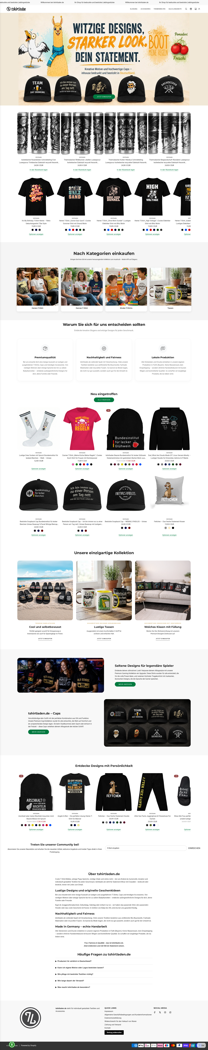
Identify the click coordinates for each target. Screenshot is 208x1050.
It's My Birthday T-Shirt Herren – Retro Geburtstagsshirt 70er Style (36, 222)
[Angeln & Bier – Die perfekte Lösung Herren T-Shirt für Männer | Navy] (75, 825)
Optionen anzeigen (36, 234)
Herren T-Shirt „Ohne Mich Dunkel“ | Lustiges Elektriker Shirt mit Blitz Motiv (114, 222)
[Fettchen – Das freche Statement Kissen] (169, 495)
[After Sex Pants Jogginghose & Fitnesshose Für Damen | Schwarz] (147, 825)
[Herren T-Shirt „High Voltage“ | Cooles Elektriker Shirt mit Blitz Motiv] (152, 197)
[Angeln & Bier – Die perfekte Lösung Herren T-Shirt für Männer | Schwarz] (71, 825)
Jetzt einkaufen (104, 97)
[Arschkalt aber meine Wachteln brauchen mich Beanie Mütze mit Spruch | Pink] (43, 825)
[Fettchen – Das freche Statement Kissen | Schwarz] (173, 528)
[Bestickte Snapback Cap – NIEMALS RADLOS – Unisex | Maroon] (129, 528)
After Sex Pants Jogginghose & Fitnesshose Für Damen (152, 817)
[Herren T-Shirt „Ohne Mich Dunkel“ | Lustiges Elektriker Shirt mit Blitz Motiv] (114, 197)
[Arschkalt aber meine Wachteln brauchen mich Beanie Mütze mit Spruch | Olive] (40, 825)
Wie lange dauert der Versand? (71, 981)
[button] (19, 206)
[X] (160, 1012)
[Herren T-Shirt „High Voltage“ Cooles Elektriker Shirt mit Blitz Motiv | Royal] (147, 230)
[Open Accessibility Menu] (12, 1044)
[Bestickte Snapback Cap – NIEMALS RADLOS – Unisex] (126, 495)
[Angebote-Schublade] (190, 9)
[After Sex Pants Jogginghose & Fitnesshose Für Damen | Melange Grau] (158, 825)
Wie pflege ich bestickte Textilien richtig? (75, 974)
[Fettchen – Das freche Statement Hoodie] (114, 792)
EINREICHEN (194, 848)
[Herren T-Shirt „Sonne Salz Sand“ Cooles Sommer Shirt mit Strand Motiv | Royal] (70, 230)
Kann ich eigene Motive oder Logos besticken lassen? (81, 968)
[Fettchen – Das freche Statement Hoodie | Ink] (114, 822)
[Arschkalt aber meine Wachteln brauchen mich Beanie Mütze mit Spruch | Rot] (47, 825)
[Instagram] (165, 1012)
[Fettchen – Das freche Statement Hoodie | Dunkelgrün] (117, 822)
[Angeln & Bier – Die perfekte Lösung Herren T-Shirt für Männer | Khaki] (78, 825)
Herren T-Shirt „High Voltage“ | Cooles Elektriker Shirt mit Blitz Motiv (152, 222)
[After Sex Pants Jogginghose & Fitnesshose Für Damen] (152, 792)
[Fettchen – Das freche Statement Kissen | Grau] (166, 528)
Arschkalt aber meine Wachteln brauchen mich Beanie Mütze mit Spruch (36, 817)
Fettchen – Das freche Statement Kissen (169, 521)
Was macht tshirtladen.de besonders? (74, 987)
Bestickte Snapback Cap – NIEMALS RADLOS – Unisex (126, 521)
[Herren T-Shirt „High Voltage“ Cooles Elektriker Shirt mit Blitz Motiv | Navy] (154, 230)
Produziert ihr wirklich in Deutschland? (74, 961)
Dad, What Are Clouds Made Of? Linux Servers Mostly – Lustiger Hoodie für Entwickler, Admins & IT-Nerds (169, 456)
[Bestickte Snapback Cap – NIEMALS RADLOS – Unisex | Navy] (126, 528)
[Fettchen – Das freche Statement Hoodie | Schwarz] (103, 822)
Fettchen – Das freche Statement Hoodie (113, 816)
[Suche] (186, 9)
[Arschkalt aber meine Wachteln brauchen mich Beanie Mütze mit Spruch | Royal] (50, 825)
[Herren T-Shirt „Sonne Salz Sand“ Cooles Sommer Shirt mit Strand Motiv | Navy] (77, 230)
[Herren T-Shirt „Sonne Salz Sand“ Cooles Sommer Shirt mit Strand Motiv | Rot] (73, 230)
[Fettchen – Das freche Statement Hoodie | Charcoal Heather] (121, 822)
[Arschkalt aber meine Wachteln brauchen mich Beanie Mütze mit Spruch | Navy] (36, 825)
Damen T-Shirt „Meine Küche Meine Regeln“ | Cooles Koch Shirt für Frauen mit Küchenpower (82, 456)
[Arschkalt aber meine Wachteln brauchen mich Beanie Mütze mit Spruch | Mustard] (33, 825)
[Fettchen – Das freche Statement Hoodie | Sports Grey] (107, 822)
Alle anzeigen (104, 400)
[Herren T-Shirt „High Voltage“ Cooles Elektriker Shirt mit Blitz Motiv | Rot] (151, 230)
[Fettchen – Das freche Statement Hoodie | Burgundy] (124, 822)
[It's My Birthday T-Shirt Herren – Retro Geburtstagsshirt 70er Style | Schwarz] (33, 230)
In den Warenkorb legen (39, 170)
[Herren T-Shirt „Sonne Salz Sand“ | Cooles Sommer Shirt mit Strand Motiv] (75, 197)
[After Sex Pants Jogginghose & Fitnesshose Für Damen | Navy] (154, 825)
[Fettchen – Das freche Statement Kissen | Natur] (169, 528)
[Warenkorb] (195, 9)
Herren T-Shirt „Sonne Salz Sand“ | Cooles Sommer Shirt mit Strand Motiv (75, 222)
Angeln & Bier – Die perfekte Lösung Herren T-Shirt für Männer (75, 817)
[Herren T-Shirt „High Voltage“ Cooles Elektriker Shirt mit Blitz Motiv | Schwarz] (144, 230)
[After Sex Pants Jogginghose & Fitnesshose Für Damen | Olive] (151, 825)
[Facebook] (154, 1012)
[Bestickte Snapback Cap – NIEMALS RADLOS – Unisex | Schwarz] (122, 528)
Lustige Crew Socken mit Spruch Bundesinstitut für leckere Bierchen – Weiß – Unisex (38, 456)
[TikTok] (170, 1012)
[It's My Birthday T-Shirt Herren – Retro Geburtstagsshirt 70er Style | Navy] (36, 230)
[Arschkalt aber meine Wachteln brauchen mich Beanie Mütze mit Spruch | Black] (22, 825)
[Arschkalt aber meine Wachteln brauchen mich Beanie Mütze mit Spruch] (36, 792)
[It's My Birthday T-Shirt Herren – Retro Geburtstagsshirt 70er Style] (36, 197)
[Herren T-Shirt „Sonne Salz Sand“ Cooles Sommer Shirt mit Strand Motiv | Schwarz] (66, 230)
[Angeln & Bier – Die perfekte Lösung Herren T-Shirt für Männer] (75, 792)
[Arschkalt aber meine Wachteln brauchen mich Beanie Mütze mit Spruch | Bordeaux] (25, 825)
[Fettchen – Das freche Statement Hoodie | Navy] (110, 822)
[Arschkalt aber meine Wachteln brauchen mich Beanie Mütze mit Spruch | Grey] (29, 825)
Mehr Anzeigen (125, 684)
